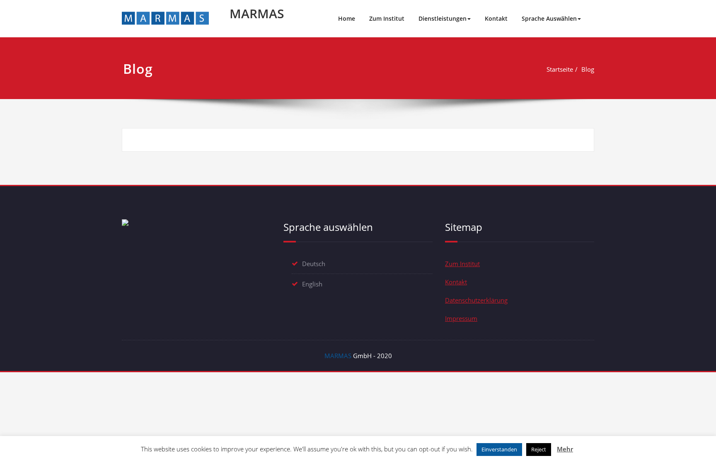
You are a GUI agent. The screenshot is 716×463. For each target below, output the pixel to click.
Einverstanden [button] (499, 449)
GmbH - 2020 (358, 355)
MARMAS (257, 13)
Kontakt (496, 18)
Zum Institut (386, 18)
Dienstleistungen (442, 18)
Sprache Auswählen (549, 18)
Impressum (461, 318)
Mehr (565, 449)
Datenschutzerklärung (476, 300)
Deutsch (313, 263)
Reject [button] (538, 449)
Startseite (560, 69)
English (312, 284)
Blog (587, 69)
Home (346, 18)
